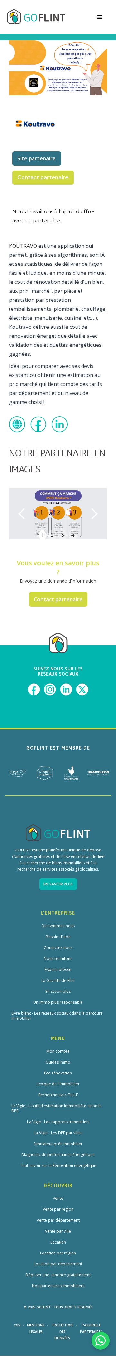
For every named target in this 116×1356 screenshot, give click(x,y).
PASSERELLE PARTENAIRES (91, 1328)
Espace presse (58, 969)
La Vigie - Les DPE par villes (58, 1133)
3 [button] (62, 535)
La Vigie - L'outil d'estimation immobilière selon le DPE (56, 1108)
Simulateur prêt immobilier (58, 1143)
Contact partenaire (58, 599)
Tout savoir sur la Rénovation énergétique (58, 1165)
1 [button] (43, 535)
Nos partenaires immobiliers (58, 1286)
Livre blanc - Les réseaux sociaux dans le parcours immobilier (56, 1016)
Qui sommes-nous (58, 926)
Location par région (58, 1253)
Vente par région (58, 1209)
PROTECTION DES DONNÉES (62, 1331)
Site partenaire (36, 158)
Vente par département (58, 1220)
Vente (58, 1198)
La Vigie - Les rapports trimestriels (58, 1122)
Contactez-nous (58, 947)
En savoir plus (58, 991)
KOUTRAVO (23, 245)
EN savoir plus (58, 884)
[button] (100, 16)
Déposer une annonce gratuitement (58, 1275)
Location (58, 1242)
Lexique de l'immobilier (58, 1084)
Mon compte (58, 1051)
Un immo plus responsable (58, 1002)
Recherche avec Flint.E (58, 1095)
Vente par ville (58, 1231)
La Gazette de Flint (58, 980)
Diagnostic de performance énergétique (58, 1154)
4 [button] (72, 535)
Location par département (58, 1264)
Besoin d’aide (58, 936)
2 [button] (52, 535)
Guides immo (58, 1062)
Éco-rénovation (58, 1073)
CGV (17, 1325)
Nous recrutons (58, 958)
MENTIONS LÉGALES (35, 1328)
